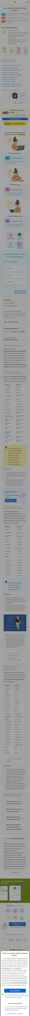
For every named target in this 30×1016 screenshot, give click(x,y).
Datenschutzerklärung (6, 968)
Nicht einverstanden (15, 1003)
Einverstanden (15, 991)
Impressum (20, 1013)
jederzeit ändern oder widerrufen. (19, 982)
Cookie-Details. (18, 968)
